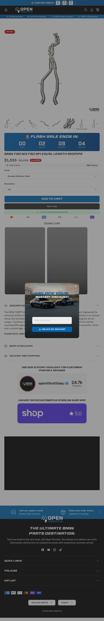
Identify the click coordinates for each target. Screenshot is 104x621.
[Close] (76, 286)
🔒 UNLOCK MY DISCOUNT (52, 329)
